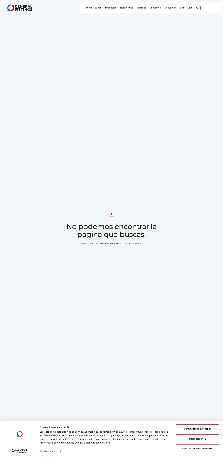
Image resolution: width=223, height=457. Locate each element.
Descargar (170, 8)
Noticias (141, 8)
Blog (190, 8)
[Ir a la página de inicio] (19, 7)
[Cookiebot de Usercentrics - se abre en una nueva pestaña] (19, 451)
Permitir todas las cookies (197, 428)
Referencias (126, 8)
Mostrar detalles (48, 451)
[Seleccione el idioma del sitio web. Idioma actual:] (215, 8)
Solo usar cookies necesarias (197, 448)
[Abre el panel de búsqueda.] (198, 8)
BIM (181, 8)
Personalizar (196, 438)
